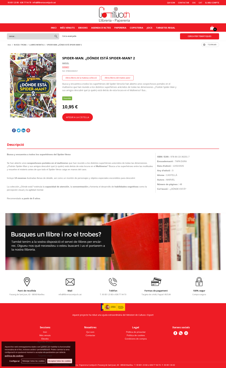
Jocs (149, 27)
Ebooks (83, 27)
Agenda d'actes (101, 27)
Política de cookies (136, 335)
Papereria (120, 27)
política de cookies (14, 356)
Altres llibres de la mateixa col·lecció (81, 78)
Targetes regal (165, 27)
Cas (194, 2)
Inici (54, 27)
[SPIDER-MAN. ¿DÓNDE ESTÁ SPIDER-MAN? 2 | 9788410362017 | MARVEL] (33, 85)
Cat (200, 2)
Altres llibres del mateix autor (117, 78)
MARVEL (65, 63)
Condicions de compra (136, 338)
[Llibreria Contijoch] (114, 14)
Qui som (171, 2)
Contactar (183, 2)
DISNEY (65, 67)
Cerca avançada (69, 36)
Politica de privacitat (135, 332)
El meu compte (212, 2)
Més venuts (67, 27)
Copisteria (136, 27)
